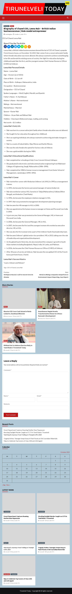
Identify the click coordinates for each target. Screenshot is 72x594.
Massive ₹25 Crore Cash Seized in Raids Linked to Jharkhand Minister (17, 312)
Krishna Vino (42, 318)
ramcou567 (7, 350)
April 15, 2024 (14, 350)
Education (6, 574)
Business (6, 26)
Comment (8, 370)
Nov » (8, 485)
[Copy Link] (25, 46)
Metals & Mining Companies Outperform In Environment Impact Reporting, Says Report (53, 274)
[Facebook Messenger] (8, 46)
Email (39, 396)
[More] (29, 46)
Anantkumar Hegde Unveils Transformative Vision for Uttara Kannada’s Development (50, 313)
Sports (6, 543)
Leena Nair (19, 267)
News (12, 26)
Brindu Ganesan (8, 316)
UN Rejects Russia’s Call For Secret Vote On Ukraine (18, 274)
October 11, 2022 (19, 34)
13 (36, 468)
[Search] (67, 17)
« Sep (4, 485)
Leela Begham (8, 34)
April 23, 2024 (50, 318)
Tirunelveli (11, 340)
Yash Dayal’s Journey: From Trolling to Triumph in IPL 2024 (23, 435)
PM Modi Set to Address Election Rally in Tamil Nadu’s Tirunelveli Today (18, 346)
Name (6, 396)
